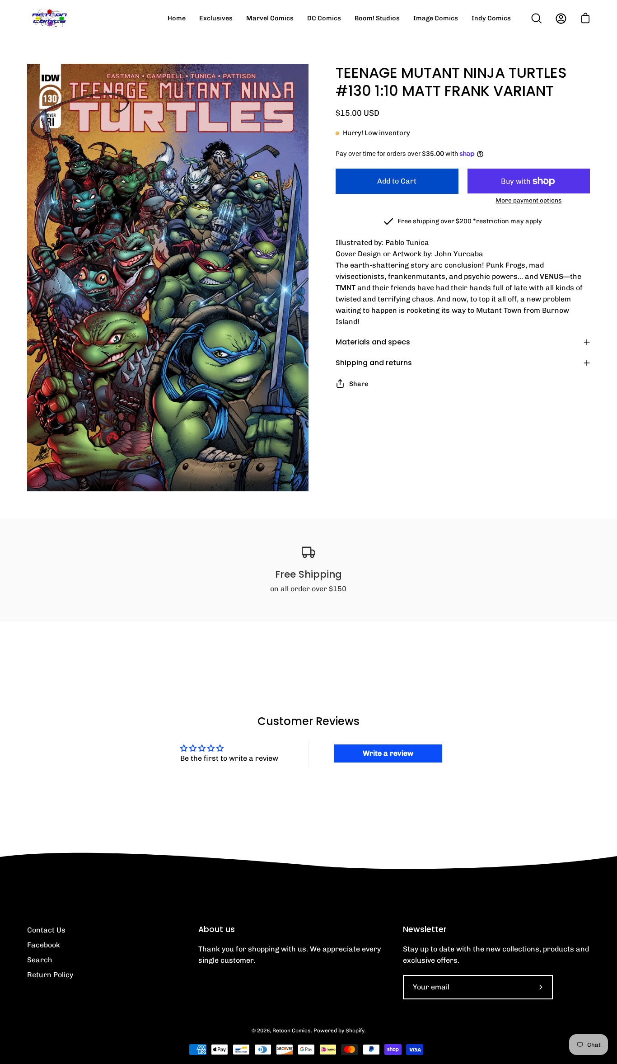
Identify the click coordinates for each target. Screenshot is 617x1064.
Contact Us (46, 930)
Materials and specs (373, 342)
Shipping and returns (374, 363)
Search (39, 960)
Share (358, 384)
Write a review (388, 753)
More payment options (528, 200)
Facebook (43, 945)
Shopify (355, 1030)
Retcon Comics (291, 1030)
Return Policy (50, 974)
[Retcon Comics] (49, 18)
